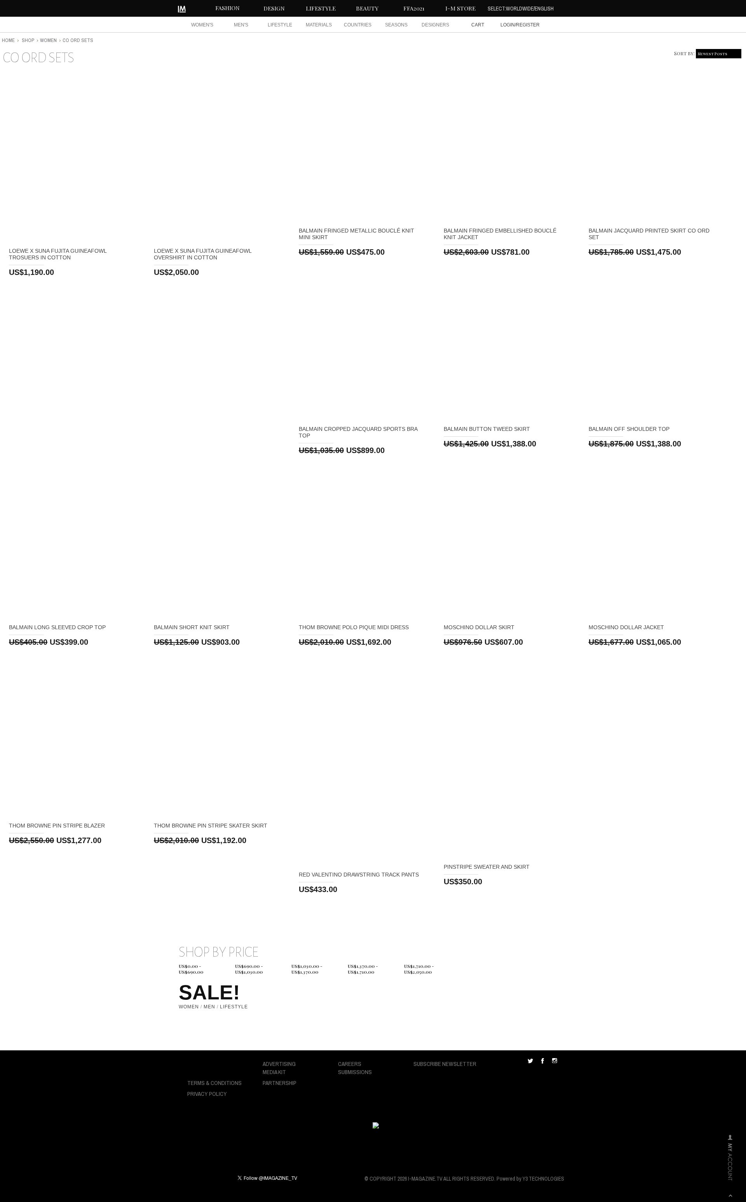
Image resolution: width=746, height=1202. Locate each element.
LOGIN (507, 25)
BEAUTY (367, 8)
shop (28, 40)
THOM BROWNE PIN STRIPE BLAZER (57, 825)
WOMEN (189, 1007)
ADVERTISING (279, 1064)
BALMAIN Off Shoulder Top (629, 429)
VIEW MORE (72, 157)
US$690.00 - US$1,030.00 (249, 967)
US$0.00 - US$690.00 (191, 967)
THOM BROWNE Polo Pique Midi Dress (354, 627)
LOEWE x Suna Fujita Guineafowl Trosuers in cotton (57, 254)
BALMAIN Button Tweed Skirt (487, 429)
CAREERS (349, 1064)
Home (8, 40)
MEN (209, 1007)
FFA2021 (413, 8)
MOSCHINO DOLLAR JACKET (626, 627)
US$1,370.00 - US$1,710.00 (363, 967)
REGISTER (528, 25)
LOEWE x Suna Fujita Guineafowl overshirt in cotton (202, 254)
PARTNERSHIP (279, 1083)
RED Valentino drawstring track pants (359, 874)
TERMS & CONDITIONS (214, 1083)
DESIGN (274, 8)
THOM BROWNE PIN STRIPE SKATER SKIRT (210, 825)
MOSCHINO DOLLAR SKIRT (479, 627)
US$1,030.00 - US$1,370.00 (306, 967)
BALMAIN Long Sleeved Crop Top (57, 627)
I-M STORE (460, 8)
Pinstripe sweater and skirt (487, 867)
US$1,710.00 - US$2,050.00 (419, 967)
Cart (477, 25)
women (48, 40)
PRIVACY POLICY (207, 1094)
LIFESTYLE (321, 8)
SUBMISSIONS (355, 1072)
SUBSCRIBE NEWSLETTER (444, 1064)
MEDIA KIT (274, 1072)
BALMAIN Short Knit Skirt (192, 627)
